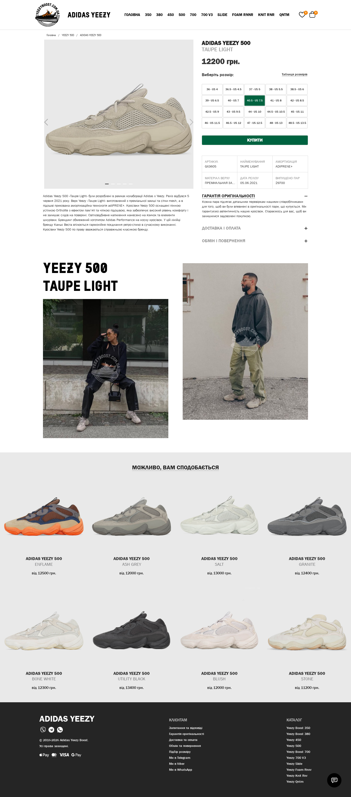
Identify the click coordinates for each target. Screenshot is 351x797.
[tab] (255, 196)
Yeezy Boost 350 (298, 728)
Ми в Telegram (179, 758)
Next (190, 121)
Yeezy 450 (294, 740)
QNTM (284, 14)
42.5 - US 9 (212, 111)
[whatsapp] (60, 729)
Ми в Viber (177, 764)
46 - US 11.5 (212, 123)
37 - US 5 (254, 89)
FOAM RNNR (242, 14)
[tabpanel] (119, 114)
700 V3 (207, 14)
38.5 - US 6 (297, 89)
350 (148, 14)
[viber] (43, 729)
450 (170, 14)
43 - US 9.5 (233, 111)
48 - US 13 (276, 123)
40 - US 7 (233, 100)
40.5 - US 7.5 (255, 100)
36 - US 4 (212, 89)
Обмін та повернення (185, 746)
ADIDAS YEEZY (89, 14)
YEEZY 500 (68, 35)
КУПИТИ (255, 140)
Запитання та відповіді (185, 728)
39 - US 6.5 (212, 100)
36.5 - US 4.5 (233, 89)
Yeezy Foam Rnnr (299, 769)
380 (159, 14)
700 (193, 14)
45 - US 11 (297, 111)
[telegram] (52, 729)
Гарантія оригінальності (186, 734)
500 (182, 14)
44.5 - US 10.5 (276, 111)
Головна (132, 14)
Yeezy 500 (294, 746)
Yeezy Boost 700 (298, 752)
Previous (45, 121)
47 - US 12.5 (254, 123)
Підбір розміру (180, 752)
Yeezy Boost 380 (298, 734)
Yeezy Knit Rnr (297, 775)
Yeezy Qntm (295, 781)
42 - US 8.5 (297, 100)
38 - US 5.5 (276, 89)
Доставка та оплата (183, 740)
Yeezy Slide (294, 764)
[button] (255, 196)
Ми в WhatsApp (180, 769)
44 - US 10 (254, 111)
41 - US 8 (276, 100)
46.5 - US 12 (233, 123)
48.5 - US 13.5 (297, 123)
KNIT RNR (266, 14)
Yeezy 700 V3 (296, 758)
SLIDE (222, 14)
